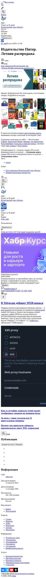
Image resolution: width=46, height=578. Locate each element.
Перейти (5, 285)
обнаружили (40, 310)
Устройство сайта (13, 538)
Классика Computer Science (25, 144)
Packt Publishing (7, 144)
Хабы (8, 523)
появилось (34, 321)
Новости (9, 521)
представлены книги (32, 133)
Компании (10, 526)
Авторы (9, 528)
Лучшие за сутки (8, 444)
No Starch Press (37, 142)
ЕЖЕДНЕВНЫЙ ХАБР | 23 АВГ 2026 (16, 291)
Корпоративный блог (14, 556)
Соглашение (11, 546)
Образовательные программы (17, 563)
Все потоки (9, 2)
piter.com (9, 477)
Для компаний (11, 542)
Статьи (8, 519)
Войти (8, 509)
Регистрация (11, 511)
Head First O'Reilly (15, 142)
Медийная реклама (13, 558)
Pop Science (22, 146)
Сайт (3, 202)
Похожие (19, 444)
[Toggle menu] (2, 2)
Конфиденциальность (14, 548)
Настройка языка (8, 574)
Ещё (8, 434)
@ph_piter (5, 219)
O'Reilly (4, 142)
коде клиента (6, 310)
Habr (14, 576)
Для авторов (11, 540)
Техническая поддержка (24, 574)
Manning (26, 142)
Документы (10, 544)
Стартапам (10, 565)
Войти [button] (3, 15)
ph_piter (4, 44)
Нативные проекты (13, 561)
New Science (11, 146)
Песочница (10, 530)
